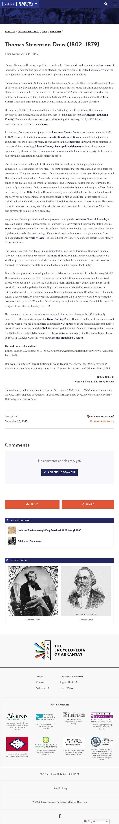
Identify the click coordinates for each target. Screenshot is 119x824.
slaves (45, 124)
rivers (74, 224)
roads (8, 228)
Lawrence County (62, 132)
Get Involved (42, 688)
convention (71, 137)
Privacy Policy (66, 688)
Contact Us (41, 682)
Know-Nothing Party (59, 319)
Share (90, 504)
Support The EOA (68, 682)
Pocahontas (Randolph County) (65, 338)
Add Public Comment (61, 472)
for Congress (65, 324)
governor (106, 65)
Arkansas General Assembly (91, 219)
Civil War (47, 328)
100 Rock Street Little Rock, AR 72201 (59, 774)
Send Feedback (103, 421)
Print (34, 504)
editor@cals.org (59, 788)
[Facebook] (59, 816)
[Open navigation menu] (114, 4)
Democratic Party (76, 142)
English (91, 821)
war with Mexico (34, 238)
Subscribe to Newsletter (71, 676)
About (39, 676)
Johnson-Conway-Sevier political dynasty (57, 146)
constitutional (57, 137)
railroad (78, 65)
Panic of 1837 (58, 255)
